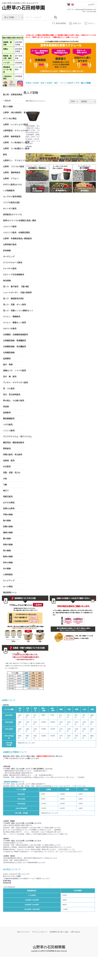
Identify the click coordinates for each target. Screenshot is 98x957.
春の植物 (7, 520)
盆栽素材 (7, 358)
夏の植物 (7, 538)
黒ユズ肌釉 (86, 83)
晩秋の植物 (8, 556)
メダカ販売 (8, 424)
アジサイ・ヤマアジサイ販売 (13, 382)
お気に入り (77, 23)
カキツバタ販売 (9, 328)
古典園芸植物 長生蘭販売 (13, 346)
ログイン (91, 23)
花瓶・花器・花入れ (11, 472)
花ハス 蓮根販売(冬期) (13, 298)
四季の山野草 (9, 508)
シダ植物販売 (9, 190)
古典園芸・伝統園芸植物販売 (13, 334)
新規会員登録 (61, 23)
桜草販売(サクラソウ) (12, 214)
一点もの (7, 100)
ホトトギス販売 (9, 208)
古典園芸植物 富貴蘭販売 (13, 340)
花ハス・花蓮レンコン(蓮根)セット (13, 310)
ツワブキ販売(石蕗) (11, 202)
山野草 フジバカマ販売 (13, 166)
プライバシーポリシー (39, 932)
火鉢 (5, 478)
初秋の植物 (8, 544)
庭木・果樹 (8, 364)
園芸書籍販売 (9, 418)
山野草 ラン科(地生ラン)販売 (13, 142)
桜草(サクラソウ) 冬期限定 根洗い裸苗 (13, 220)
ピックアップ (9, 580)
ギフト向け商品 (9, 118)
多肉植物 (7, 250)
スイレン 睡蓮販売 (11, 316)
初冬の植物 (8, 562)
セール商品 (8, 586)
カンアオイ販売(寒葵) (12, 196)
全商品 (28, 83)
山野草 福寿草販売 (11, 136)
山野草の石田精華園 (23, 8)
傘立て (6, 490)
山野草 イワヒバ (10, 178)
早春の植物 (8, 514)
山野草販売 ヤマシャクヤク (13, 130)
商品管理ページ (9, 592)
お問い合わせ (75, 932)
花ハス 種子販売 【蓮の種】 (13, 286)
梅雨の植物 (8, 532)
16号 (77, 83)
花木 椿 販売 (9, 376)
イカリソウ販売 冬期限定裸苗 (13, 232)
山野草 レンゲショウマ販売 (13, 124)
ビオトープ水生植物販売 (13, 274)
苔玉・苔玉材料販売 (11, 394)
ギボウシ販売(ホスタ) (12, 184)
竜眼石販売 (8, 496)
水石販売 (7, 466)
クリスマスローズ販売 (12, 262)
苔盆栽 (6, 406)
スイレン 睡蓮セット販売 (13, 322)
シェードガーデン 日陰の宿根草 (13, 292)
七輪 (5, 484)
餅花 (5, 154)
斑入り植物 (8, 106)
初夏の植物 (8, 526)
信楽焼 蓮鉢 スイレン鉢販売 (59, 83)
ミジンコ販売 (9, 430)
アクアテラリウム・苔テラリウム (13, 436)
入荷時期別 (8, 574)
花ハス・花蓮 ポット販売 (13, 304)
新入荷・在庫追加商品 (12, 94)
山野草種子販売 (9, 244)
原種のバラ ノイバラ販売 (13, 370)
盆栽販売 (7, 412)
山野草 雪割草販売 (11, 172)
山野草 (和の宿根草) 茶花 (13, 112)
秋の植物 (7, 550)
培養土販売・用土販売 (12, 454)
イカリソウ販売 (9, 226)
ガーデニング (9, 256)
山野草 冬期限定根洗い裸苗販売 (13, 238)
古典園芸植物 (9, 352)
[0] (69, 4)
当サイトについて (23, 932)
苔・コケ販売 (9, 388)
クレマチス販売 (9, 268)
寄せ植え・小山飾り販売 (13, 400)
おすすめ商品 (9, 502)
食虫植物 (7, 280)
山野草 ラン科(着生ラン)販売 (13, 148)
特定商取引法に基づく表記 (59, 932)
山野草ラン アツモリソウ (13, 160)
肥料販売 (7, 448)
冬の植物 (7, 568)
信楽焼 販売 (9, 460)
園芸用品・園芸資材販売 (13, 442)
